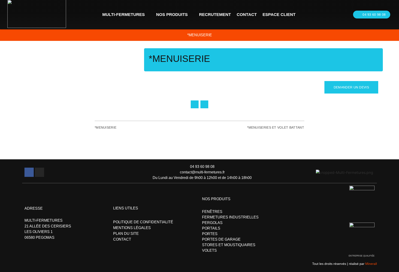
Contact (247, 14)
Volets (209, 250)
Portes (210, 234)
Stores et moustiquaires (228, 245)
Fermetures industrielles (230, 217)
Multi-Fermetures (123, 14)
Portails (211, 228)
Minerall (371, 264)
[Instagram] (39, 172)
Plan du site (126, 234)
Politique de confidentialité (143, 222)
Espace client (279, 14)
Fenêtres (212, 212)
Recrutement (215, 14)
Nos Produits (172, 14)
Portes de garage (221, 239)
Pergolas (212, 223)
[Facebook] (29, 172)
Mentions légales (132, 228)
